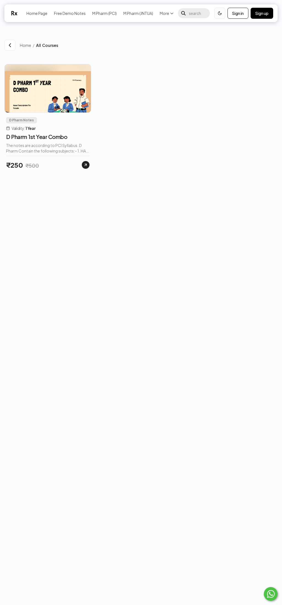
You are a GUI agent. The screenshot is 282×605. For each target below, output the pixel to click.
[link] (157, 45)
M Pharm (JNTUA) (138, 13)
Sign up (262, 13)
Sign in (238, 13)
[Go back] (9, 45)
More (164, 13)
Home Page (36, 13)
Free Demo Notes (70, 13)
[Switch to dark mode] (219, 13)
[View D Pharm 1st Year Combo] (86, 165)
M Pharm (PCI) (104, 13)
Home (25, 45)
